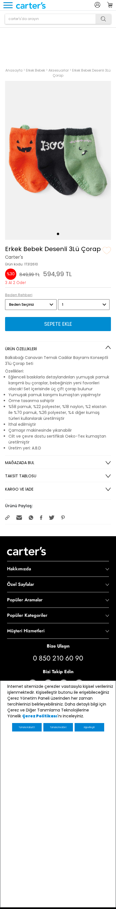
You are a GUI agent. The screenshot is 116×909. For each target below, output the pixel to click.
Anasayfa (14, 70)
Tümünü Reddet (58, 727)
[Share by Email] (19, 517)
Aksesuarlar (59, 70)
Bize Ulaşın (58, 646)
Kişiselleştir (89, 727)
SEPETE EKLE (58, 323)
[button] (58, 234)
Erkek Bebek (36, 70)
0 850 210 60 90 (58, 658)
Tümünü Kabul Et (27, 727)
